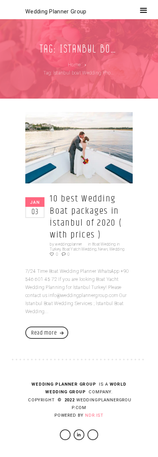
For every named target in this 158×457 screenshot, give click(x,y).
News (103, 249)
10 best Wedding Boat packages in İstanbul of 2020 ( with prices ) (86, 217)
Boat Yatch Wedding (79, 249)
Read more (44, 333)
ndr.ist (94, 415)
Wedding (116, 249)
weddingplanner (68, 244)
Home (74, 65)
